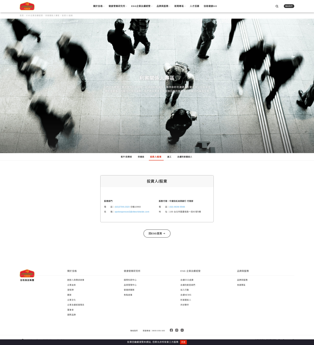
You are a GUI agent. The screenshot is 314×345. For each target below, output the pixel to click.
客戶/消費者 (126, 157)
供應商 (141, 157)
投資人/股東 (67, 15)
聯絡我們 (289, 6)
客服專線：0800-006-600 (154, 331)
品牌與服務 (162, 6)
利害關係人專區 (52, 15)
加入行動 (184, 290)
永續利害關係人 (184, 157)
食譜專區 (241, 285)
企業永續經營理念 (75, 305)
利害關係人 (185, 300)
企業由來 (71, 285)
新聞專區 (179, 6)
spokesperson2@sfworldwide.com (132, 212)
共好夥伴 (184, 305)
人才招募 (194, 6)
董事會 (70, 310)
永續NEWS (185, 295)
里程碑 (70, 290)
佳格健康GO (210, 6)
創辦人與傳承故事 (75, 280)
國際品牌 (71, 315)
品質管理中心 (130, 285)
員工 (169, 157)
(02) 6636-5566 (177, 207)
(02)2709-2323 (122, 207)
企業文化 (71, 300)
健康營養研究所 (117, 6)
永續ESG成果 (187, 280)
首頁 (22, 15)
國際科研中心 (130, 280)
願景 (69, 295)
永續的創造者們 (187, 285)
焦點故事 (128, 295)
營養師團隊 (129, 290)
